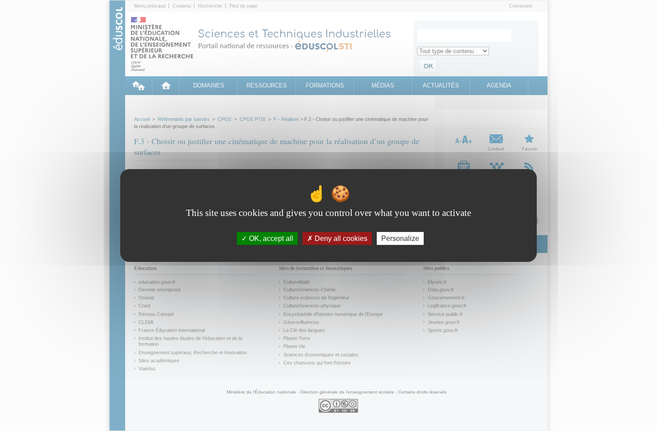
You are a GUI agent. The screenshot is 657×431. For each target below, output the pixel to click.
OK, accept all (270, 238)
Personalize (400, 238)
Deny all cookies (340, 238)
